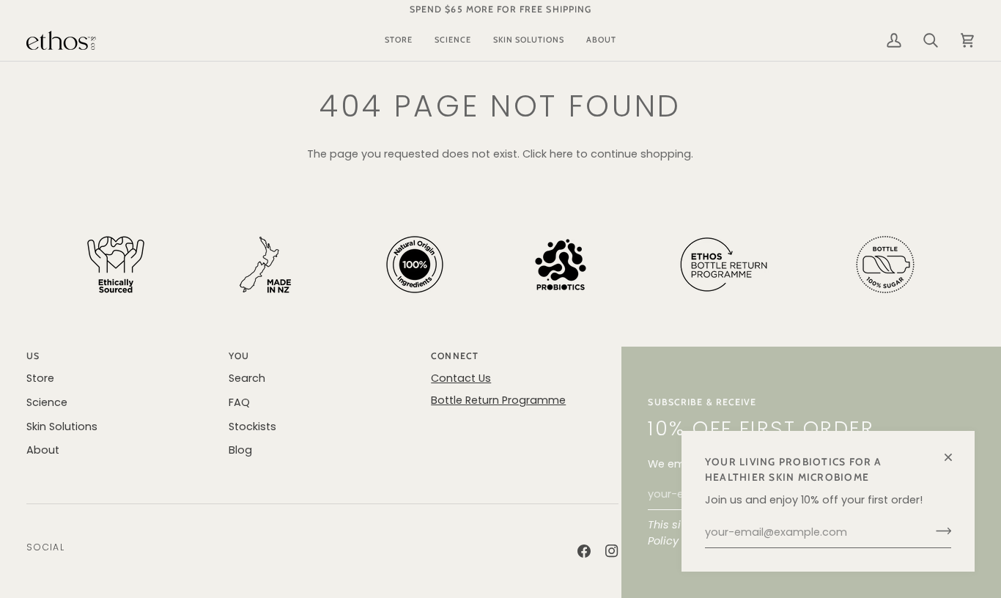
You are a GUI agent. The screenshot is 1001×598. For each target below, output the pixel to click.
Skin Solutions (61, 426)
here (561, 154)
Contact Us (461, 378)
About (42, 450)
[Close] (954, 451)
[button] (399, 40)
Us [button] (33, 355)
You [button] (239, 355)
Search (247, 378)
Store (40, 378)
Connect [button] (455, 355)
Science (46, 402)
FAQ (239, 402)
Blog (240, 450)
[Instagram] (611, 551)
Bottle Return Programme (498, 400)
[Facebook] (584, 551)
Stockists (252, 426)
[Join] (939, 530)
